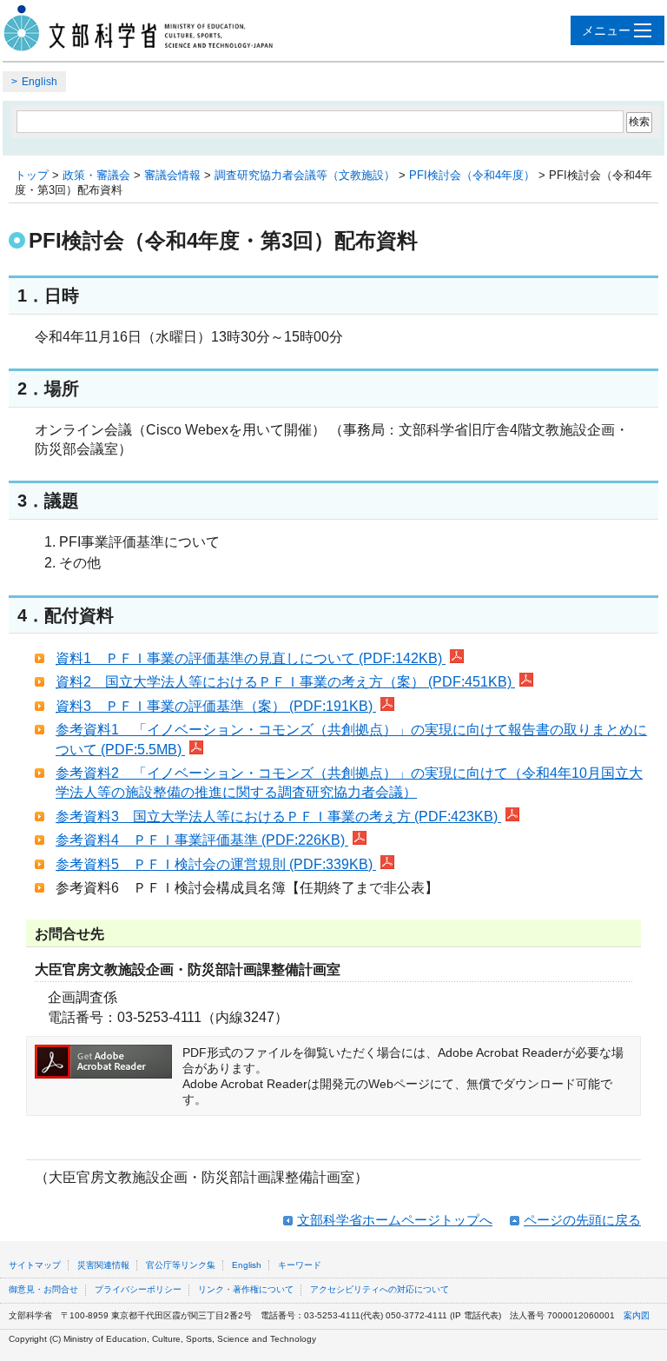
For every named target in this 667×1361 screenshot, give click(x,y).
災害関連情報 (103, 1265)
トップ (32, 175)
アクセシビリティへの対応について (379, 1289)
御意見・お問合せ (43, 1289)
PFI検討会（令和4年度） (472, 175)
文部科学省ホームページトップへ (394, 1219)
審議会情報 (172, 175)
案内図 (637, 1315)
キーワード (299, 1265)
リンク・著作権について (246, 1289)
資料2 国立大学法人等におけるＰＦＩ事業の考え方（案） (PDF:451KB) (285, 681)
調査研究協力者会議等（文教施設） (305, 175)
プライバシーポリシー (138, 1289)
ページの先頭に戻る (582, 1219)
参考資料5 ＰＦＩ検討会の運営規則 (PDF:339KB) (216, 864)
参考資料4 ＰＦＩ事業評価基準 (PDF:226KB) (202, 840)
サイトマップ (35, 1265)
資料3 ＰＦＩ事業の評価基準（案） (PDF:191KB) (216, 706)
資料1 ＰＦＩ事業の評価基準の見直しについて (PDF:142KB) (251, 658)
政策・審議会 (96, 175)
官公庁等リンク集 (180, 1265)
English (39, 82)
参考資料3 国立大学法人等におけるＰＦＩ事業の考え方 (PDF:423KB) (278, 816)
